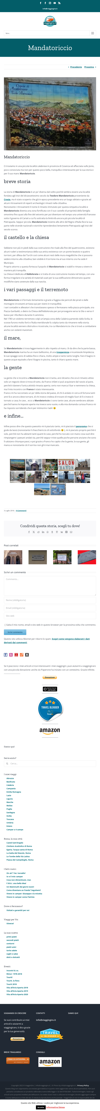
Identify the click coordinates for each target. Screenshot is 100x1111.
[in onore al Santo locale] (58, 489)
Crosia (7, 199)
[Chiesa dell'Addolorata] (34, 465)
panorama (81, 426)
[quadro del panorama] (18, 465)
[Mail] (27, 654)
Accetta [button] (41, 1107)
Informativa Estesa (55, 1107)
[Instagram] (11, 654)
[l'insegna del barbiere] (66, 465)
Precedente (76, 67)
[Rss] (21, 654)
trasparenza (63, 352)
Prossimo (89, 67)
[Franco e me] (82, 477)
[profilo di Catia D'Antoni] (50, 697)
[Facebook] (5, 654)
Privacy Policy (83, 1085)
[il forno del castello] (34, 477)
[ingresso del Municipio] (82, 465)
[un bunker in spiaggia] (42, 489)
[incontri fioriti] (50, 465)
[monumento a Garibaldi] (50, 477)
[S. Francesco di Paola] (66, 477)
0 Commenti (21, 510)
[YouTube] (16, 654)
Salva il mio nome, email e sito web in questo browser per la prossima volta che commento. (51, 624)
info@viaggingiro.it (50, 9)
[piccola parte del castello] (18, 477)
